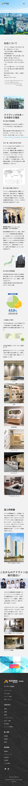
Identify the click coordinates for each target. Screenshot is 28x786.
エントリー (14, 666)
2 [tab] (9, 569)
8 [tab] (20, 569)
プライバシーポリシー (14, 777)
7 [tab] (18, 569)
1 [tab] (7, 569)
